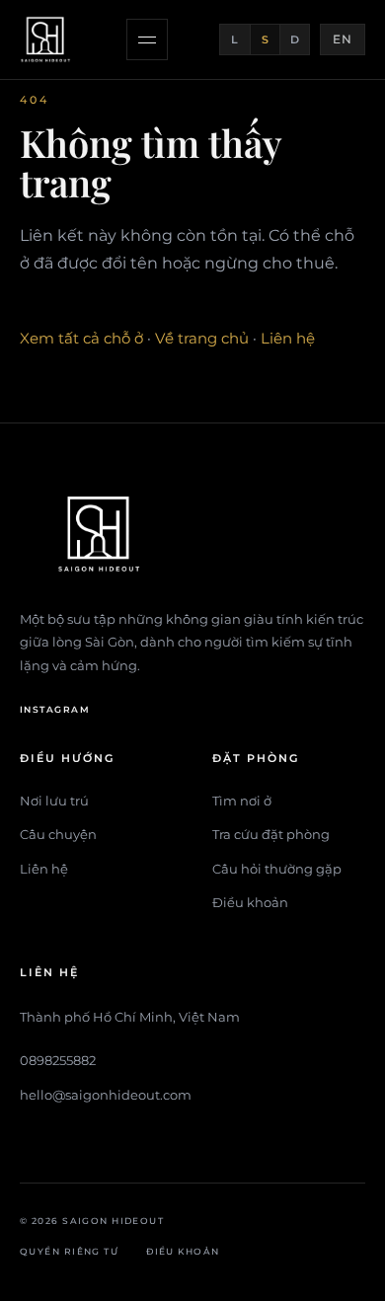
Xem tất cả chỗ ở (81, 338)
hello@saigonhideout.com (106, 1095)
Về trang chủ (202, 338)
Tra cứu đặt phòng (271, 834)
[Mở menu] (147, 39)
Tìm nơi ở (241, 800)
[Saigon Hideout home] (47, 40)
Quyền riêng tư (69, 1251)
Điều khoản (250, 902)
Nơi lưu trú (54, 800)
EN (342, 39)
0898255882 (58, 1060)
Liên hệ (288, 338)
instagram (55, 709)
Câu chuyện (58, 834)
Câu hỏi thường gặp (277, 869)
